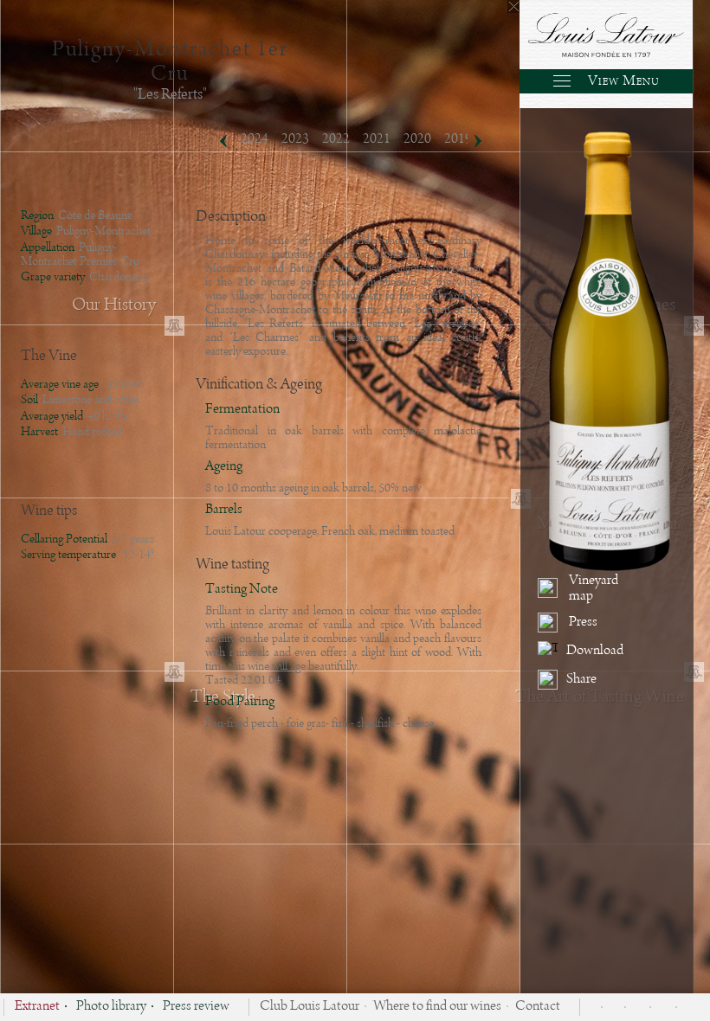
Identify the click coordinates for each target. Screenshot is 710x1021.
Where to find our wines (437, 1007)
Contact (537, 1007)
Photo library (111, 1007)
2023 (295, 139)
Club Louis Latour (309, 1007)
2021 (376, 139)
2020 (417, 139)
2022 (336, 139)
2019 (458, 139)
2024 (254, 139)
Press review (196, 1007)
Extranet (37, 1007)
